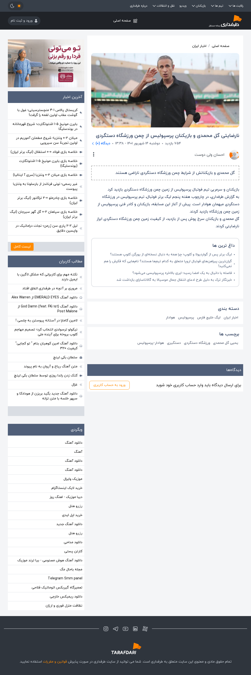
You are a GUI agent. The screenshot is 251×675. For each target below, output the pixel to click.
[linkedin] (135, 629)
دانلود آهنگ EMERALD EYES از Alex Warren (44, 297)
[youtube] (125, 629)
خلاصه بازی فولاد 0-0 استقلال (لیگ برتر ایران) (44, 152)
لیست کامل (22, 246)
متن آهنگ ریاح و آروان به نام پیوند (50, 366)
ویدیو (183, 6)
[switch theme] (16, 5)
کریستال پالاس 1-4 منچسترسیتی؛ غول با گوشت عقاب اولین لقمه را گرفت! (47, 112)
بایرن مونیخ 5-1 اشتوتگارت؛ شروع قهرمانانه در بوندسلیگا (45, 126)
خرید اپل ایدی (72, 515)
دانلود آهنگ (73, 442)
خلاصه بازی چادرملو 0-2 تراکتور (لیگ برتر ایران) (47, 200)
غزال (74, 384)
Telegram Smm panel (65, 578)
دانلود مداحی (73, 542)
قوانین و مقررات (55, 661)
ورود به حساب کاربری (109, 385)
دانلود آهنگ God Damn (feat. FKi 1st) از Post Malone (47, 309)
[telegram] (116, 629)
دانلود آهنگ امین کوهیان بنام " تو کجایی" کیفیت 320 (46, 346)
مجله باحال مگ (71, 569)
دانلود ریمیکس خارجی (66, 596)
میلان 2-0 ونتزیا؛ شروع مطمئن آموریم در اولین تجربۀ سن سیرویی (46, 140)
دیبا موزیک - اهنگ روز (66, 497)
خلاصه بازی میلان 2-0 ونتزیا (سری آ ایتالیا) (45, 175)
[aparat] (145, 629)
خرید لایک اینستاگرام (66, 488)
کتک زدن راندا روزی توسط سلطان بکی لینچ (45, 375)
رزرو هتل (75, 506)
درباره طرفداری (138, 6)
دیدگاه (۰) (103, 143)
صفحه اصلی (122, 20)
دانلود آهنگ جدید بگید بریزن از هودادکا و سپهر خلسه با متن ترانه (47, 396)
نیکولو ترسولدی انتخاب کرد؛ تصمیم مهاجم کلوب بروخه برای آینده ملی (45, 332)
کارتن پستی (73, 551)
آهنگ (78, 452)
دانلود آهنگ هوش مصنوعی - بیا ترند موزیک (49, 560)
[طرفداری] (204, 21)
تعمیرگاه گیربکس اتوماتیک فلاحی (57, 587)
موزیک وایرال (72, 479)
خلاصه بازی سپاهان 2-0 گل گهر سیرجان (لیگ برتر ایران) (43, 214)
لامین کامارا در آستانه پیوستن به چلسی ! (46, 320)
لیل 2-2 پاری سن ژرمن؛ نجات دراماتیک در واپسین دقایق (46, 228)
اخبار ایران (199, 46)
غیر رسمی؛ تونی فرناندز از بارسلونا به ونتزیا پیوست (45, 186)
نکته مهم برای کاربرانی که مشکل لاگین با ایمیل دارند (47, 277)
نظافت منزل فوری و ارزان (64, 605)
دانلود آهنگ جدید (69, 524)
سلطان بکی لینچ (65, 357)
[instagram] (106, 629)
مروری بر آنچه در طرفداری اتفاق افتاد (49, 288)
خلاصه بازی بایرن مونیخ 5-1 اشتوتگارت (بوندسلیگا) (48, 163)
